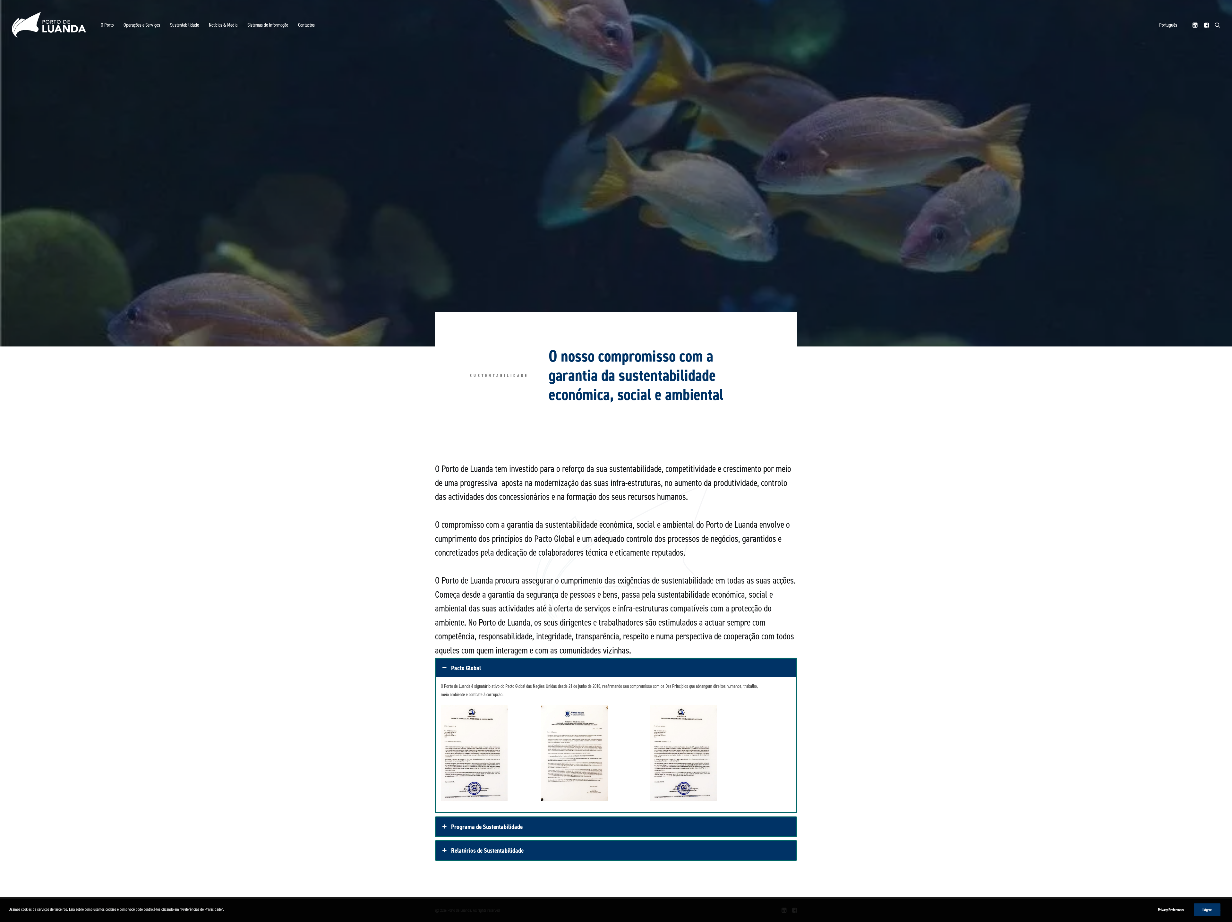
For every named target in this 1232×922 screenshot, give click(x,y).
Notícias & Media (223, 24)
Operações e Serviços (142, 24)
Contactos (306, 24)
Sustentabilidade (184, 24)
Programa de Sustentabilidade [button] (487, 827)
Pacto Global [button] (466, 668)
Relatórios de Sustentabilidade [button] (487, 850)
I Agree (1207, 909)
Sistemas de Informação (267, 24)
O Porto (107, 24)
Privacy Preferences (1171, 909)
